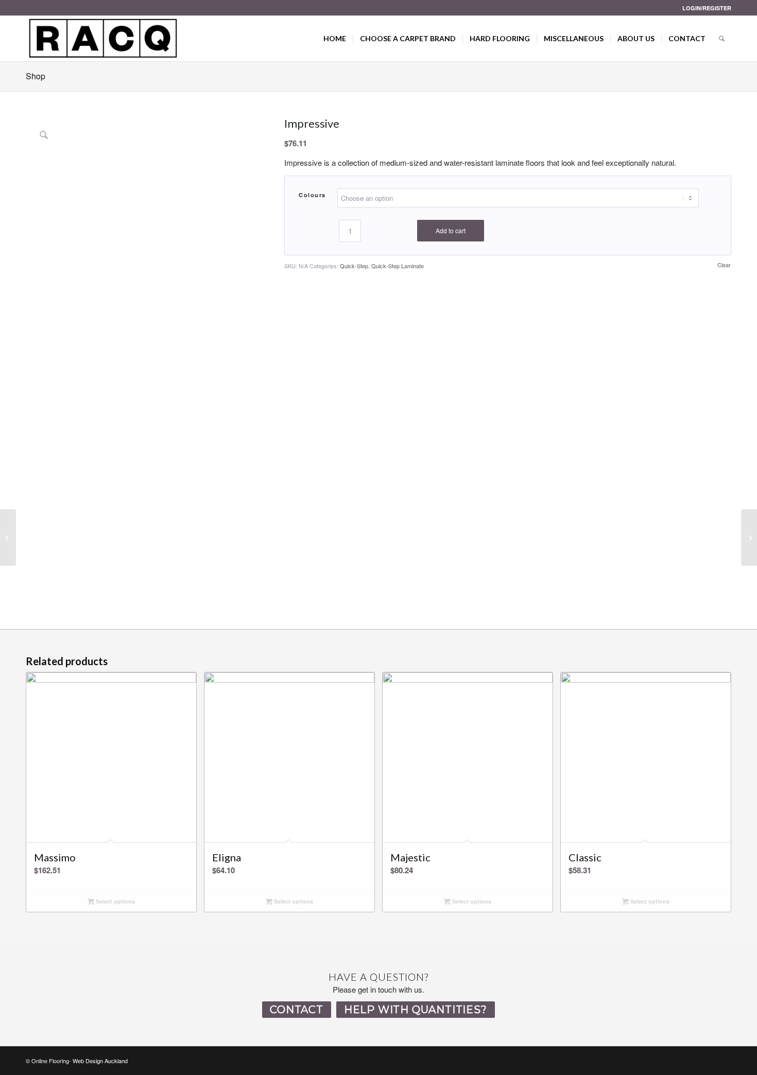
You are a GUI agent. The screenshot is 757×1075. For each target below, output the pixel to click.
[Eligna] (749, 537)
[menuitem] (704, 8)
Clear (724, 265)
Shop (35, 76)
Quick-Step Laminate (397, 266)
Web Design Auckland (100, 1060)
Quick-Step (354, 266)
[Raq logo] (103, 38)
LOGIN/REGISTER (706, 8)
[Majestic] (8, 537)
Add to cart (451, 230)
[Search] (721, 38)
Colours (312, 195)
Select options (114, 901)
